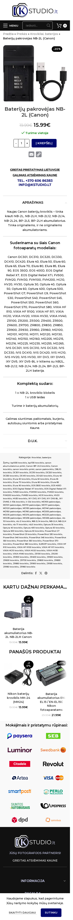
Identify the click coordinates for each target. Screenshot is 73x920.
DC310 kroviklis (37, 472)
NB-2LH (53, 521)
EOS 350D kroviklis (40, 485)
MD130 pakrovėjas (32, 508)
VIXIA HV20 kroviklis (35, 550)
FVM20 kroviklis (55, 492)
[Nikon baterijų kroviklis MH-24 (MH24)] (18, 674)
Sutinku (51, 912)
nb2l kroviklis (36, 524)
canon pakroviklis (44, 469)
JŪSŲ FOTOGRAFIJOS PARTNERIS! (35, 853)
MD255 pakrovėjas (32, 518)
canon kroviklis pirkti (23, 469)
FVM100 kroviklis (37, 492)
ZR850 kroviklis (21, 563)
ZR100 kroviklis (42, 553)
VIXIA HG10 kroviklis (13, 550)
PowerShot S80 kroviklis (25, 544)
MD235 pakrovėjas (12, 518)
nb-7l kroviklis (20, 524)
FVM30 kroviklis (29, 495)
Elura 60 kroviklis (40, 479)
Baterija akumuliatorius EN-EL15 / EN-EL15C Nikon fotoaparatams (51, 702)
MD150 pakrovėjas (12, 511)
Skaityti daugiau (23, 912)
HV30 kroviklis (20, 498)
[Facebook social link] (35, 573)
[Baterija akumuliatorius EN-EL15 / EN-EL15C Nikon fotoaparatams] (51, 674)
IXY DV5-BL (52, 498)
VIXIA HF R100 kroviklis (29, 547)
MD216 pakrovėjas (32, 514)
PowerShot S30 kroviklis (50, 534)
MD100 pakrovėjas (51, 501)
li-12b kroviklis (33, 501)
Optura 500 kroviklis (13, 531)
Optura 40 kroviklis (13, 527)
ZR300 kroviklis (21, 557)
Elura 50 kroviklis (21, 479)
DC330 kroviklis (11, 475)
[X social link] (40, 573)
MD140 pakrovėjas (51, 508)
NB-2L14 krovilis (40, 521)
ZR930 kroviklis (54, 563)
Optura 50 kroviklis (54, 527)
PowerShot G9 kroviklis (24, 534)
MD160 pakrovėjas (32, 511)
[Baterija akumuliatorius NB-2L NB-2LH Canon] (18, 609)
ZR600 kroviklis (11, 560)
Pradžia (8, 34)
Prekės (22, 34)
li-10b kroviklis (17, 501)
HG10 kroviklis (46, 495)
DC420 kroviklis (44, 475)
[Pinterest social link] (46, 573)
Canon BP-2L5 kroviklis (38, 466)
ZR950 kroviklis (11, 566)
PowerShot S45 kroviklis (41, 537)
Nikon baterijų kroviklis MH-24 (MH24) (18, 698)
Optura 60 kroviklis (34, 531)
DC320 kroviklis (53, 472)
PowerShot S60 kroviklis (29, 540)
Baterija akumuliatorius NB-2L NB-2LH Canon (18, 633)
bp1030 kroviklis (19, 462)
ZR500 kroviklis (54, 557)
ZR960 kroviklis (27, 566)
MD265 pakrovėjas (51, 518)
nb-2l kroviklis (23, 521)
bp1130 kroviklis (36, 462)
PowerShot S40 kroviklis (15, 537)
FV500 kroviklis (20, 492)
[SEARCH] (48, 25)
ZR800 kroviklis (45, 560)
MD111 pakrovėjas (50, 505)
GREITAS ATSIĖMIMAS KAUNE (35, 860)
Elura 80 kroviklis (40, 482)
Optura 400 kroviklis (34, 527)
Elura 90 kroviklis (21, 485)
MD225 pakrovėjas (51, 514)
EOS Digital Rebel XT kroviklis (28, 488)
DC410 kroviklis (27, 475)
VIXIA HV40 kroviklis (23, 553)
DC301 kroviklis (20, 472)
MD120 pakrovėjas (12, 508)
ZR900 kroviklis (37, 563)
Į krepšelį (44, 143)
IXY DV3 (32, 498)
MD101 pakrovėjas (12, 505)
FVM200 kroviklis (11, 495)
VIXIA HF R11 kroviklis (53, 547)
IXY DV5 (42, 498)
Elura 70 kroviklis (22, 482)
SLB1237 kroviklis (47, 544)
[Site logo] (35, 10)
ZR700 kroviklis (28, 560)
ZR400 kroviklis (38, 557)
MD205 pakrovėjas (51, 511)
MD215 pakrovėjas (12, 514)
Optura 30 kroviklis (53, 524)
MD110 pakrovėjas (31, 505)
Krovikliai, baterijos (44, 34)
